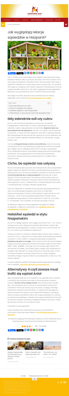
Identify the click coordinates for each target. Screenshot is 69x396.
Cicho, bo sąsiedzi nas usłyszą (21, 108)
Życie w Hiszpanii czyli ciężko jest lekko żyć (32, 353)
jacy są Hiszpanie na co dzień (40, 98)
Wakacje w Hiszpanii (49, 2)
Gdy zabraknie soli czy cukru (20, 106)
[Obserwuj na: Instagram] (58, 382)
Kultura (16, 20)
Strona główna (7, 2)
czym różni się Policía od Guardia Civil (34, 264)
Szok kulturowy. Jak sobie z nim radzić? (50, 353)
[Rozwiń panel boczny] (3, 24)
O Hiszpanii (6, 20)
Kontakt (16, 2)
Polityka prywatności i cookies (31, 2)
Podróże (25, 20)
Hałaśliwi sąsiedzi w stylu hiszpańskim (24, 110)
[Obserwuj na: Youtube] (64, 382)
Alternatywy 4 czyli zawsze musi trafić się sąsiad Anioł (30, 113)
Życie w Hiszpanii (36, 20)
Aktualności (49, 20)
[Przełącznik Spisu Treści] (48, 103)
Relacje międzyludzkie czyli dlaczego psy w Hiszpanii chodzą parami (15, 355)
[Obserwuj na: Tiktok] (61, 382)
